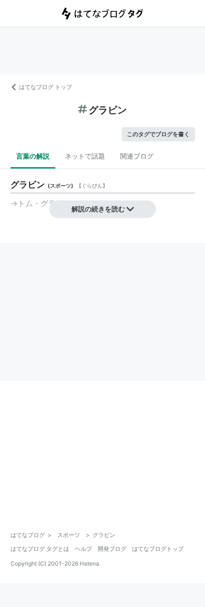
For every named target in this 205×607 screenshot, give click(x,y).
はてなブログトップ (158, 548)
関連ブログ (137, 156)
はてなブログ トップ (45, 86)
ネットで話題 (85, 156)
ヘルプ (83, 548)
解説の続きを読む (98, 209)
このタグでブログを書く (158, 134)
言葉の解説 (33, 156)
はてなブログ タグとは (39, 548)
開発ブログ (112, 548)
